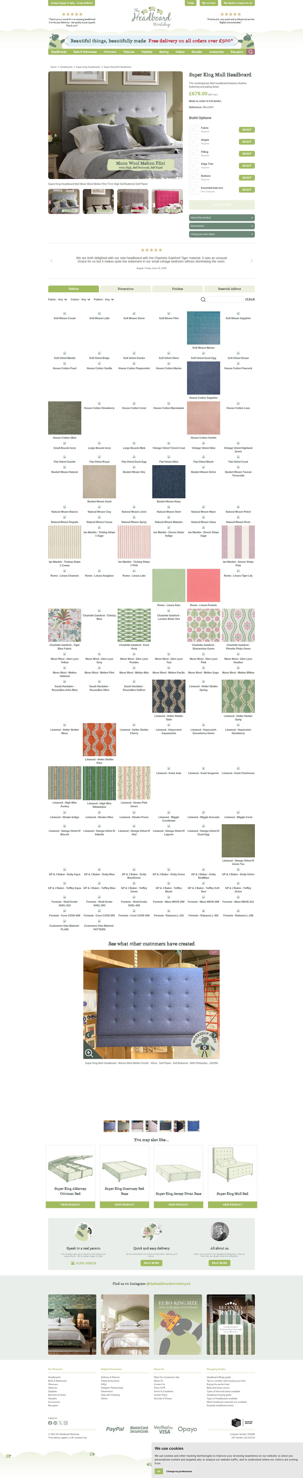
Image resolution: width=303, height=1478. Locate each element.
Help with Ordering (110, 1395)
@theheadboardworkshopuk (168, 1283)
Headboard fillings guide (219, 1377)
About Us (158, 1381)
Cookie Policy (160, 1395)
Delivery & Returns (110, 1377)
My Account (209, 3)
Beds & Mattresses (57, 1381)
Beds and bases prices (218, 1387)
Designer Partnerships (112, 1387)
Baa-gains (53, 1405)
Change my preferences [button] (179, 1471)
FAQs (104, 1384)
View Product (70, 1204)
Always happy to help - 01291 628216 (71, 3)
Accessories (54, 1402)
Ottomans (53, 1384)
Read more (151, 1263)
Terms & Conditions (163, 1391)
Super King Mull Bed (232, 1194)
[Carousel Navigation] (151, 261)
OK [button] (158, 1471)
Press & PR (159, 1387)
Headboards (54, 1377)
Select (247, 129)
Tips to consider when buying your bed (226, 1381)
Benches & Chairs (57, 1395)
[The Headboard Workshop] (151, 16)
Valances (52, 1387)
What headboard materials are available (227, 1402)
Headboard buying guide (219, 1395)
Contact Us (159, 1384)
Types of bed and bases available (223, 1391)
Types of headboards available (222, 1398)
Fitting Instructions (110, 1381)
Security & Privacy (163, 1398)
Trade (190, 3)
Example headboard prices (220, 1405)
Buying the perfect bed (218, 1384)
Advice (104, 1398)
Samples (52, 1398)
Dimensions (107, 1391)
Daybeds (52, 1391)
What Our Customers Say (166, 1377)
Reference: (195, 107)
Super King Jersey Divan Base (178, 1194)
